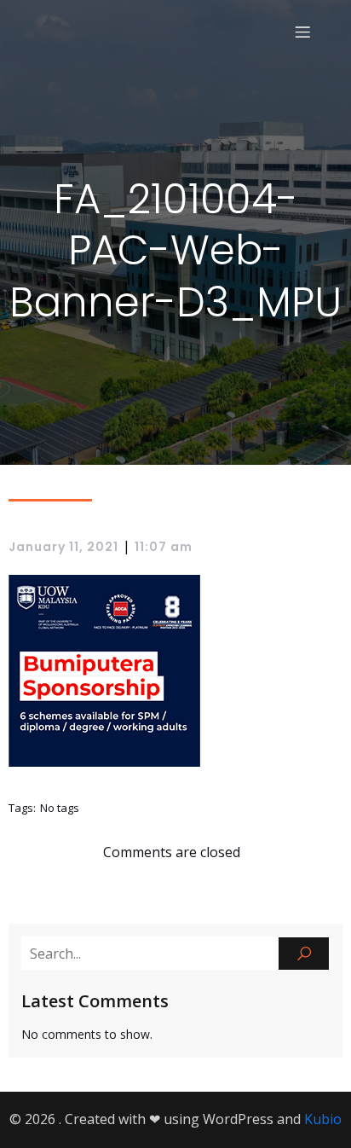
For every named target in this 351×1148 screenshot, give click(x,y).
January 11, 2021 (63, 546)
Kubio (323, 1119)
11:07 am (164, 546)
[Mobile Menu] (302, 31)
